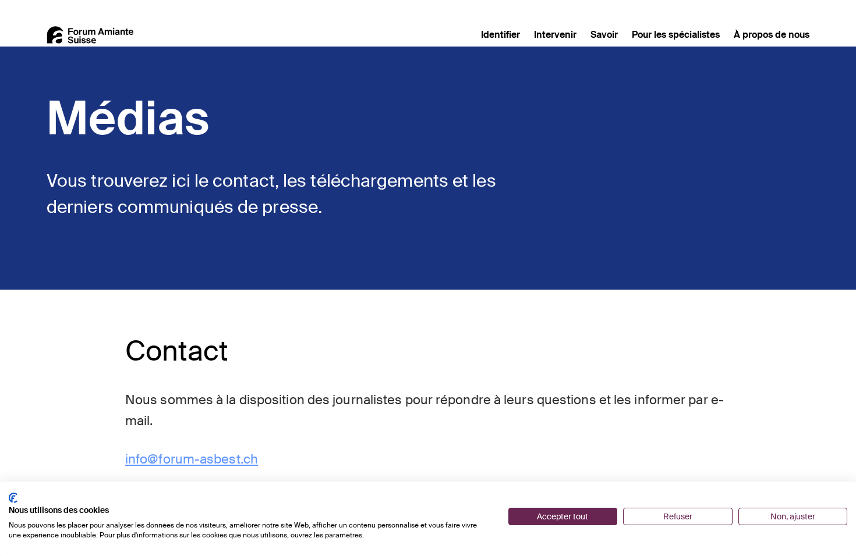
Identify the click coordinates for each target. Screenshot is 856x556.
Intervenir (555, 34)
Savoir (604, 34)
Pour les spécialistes (676, 34)
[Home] (90, 35)
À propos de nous (771, 34)
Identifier (500, 34)
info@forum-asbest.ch (191, 459)
